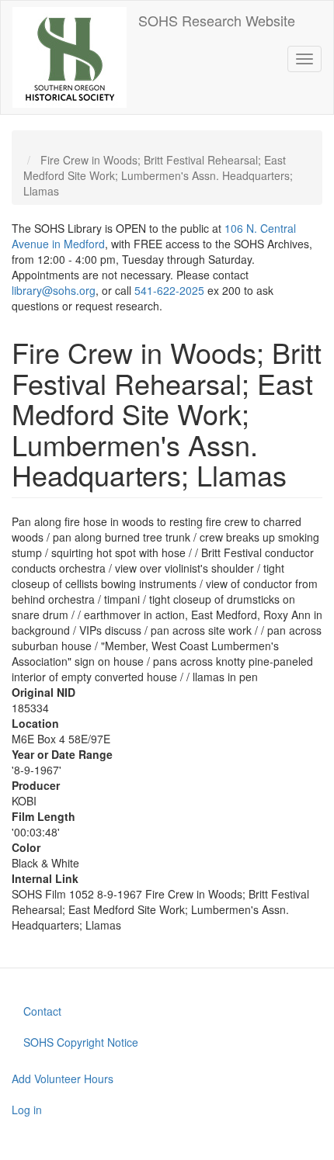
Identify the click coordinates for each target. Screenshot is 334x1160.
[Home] (69, 57)
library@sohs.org (54, 290)
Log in (27, 1109)
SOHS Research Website (216, 20)
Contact (42, 1011)
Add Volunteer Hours (62, 1078)
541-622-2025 (169, 290)
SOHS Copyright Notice (80, 1042)
